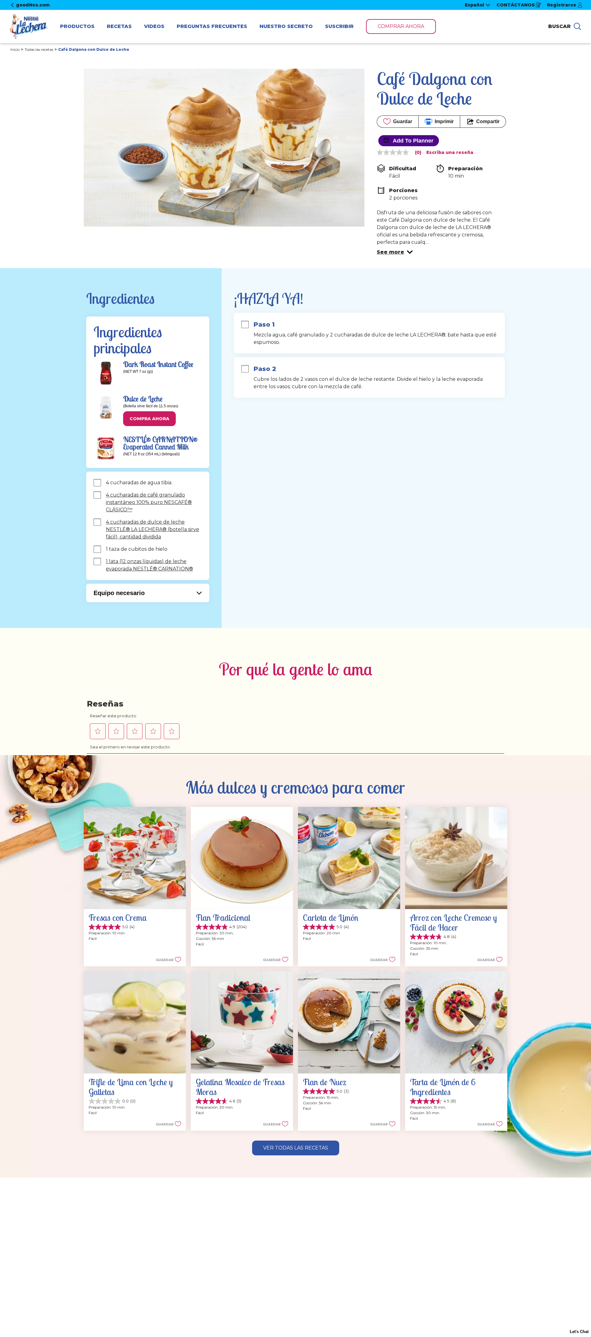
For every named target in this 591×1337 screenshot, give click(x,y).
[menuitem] (77, 26)
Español (474, 5)
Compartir (488, 121)
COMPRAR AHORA (401, 26)
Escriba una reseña (449, 152)
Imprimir (444, 121)
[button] (395, 252)
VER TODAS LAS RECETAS (295, 1148)
